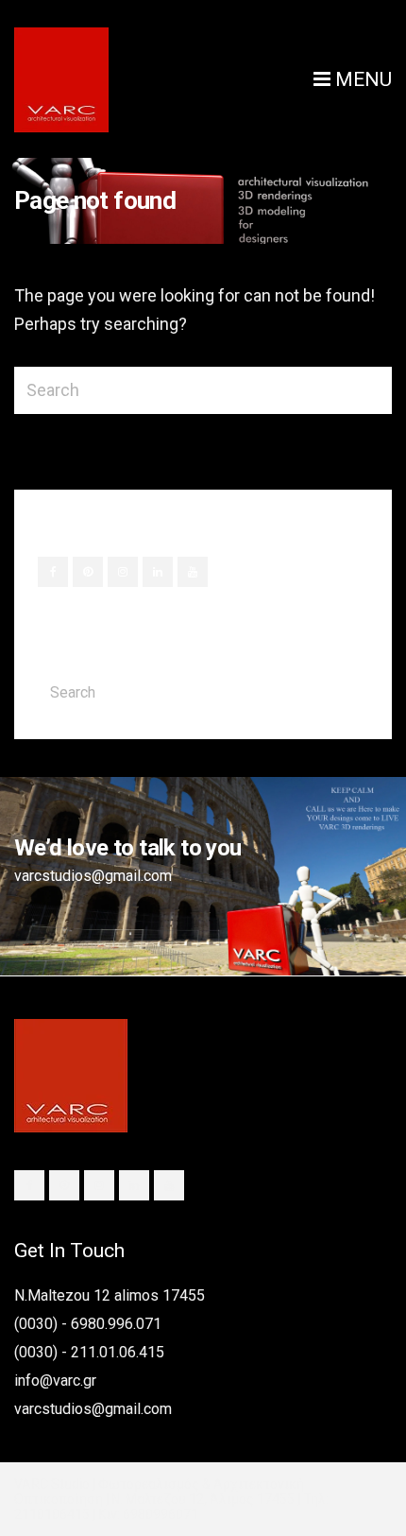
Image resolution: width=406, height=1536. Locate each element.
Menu (361, 79)
